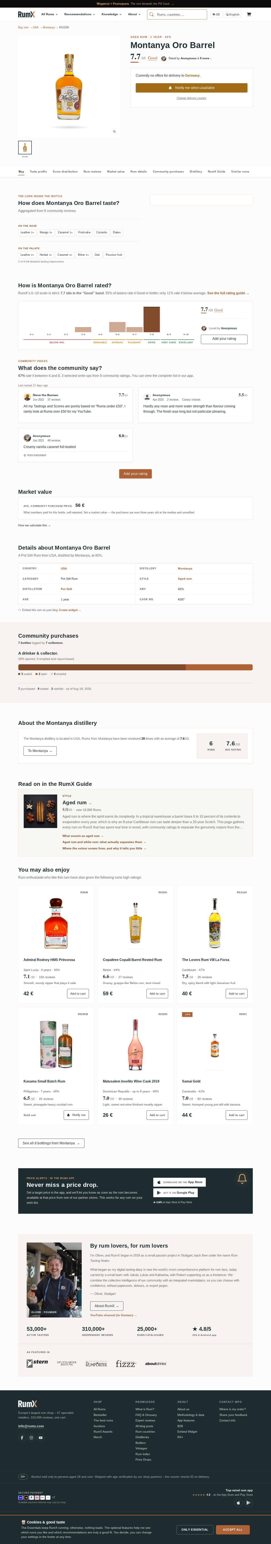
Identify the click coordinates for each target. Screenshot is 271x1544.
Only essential (195, 1529)
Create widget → (70, 610)
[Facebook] (22, 1438)
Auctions (99, 1426)
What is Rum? (145, 1409)
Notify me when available (195, 88)
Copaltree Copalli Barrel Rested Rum (132, 960)
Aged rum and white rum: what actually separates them (104, 842)
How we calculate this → (34, 525)
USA (64, 568)
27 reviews (125, 977)
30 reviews (125, 1098)
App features (186, 1420)
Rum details (138, 171)
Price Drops (143, 1459)
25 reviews (46, 1098)
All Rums (99, 1409)
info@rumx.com (31, 1426)
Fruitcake (84, 232)
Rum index (143, 1454)
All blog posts (144, 1426)
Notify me (79, 1115)
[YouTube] (40, 1438)
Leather (27, 232)
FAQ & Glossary (146, 1415)
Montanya (185, 568)
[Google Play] (248, 1502)
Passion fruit (114, 254)
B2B (180, 1426)
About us (183, 1409)
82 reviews (205, 1098)
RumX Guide (216, 171)
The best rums (103, 1420)
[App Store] (238, 1502)
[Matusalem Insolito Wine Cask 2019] (135, 1045)
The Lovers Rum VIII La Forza (205, 960)
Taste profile (38, 171)
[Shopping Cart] (249, 14)
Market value (115, 171)
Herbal (46, 254)
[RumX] (26, 14)
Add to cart (78, 993)
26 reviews (205, 977)
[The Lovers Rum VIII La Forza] (214, 923)
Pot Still (66, 589)
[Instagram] (31, 1438)
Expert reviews (145, 1420)
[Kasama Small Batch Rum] (56, 1045)
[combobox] (177, 14)
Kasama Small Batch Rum (44, 1081)
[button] (69, 86)
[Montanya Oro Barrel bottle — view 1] (25, 147)
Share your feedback (233, 1415)
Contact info (227, 1420)
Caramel (65, 232)
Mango (46, 232)
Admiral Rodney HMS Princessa (49, 960)
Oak (97, 254)
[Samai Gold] (214, 1045)
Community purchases (168, 171)
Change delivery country (191, 98)
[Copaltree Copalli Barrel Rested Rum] (135, 923)
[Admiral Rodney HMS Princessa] (56, 923)
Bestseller (100, 1415)
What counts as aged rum (83, 836)
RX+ (180, 1437)
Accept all (233, 1529)
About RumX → (107, 1306)
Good (152, 57)
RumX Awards (103, 1431)
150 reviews (47, 977)
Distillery (196, 171)
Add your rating (224, 338)
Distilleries (142, 1437)
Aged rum (138, 37)
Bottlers (141, 1442)
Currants (101, 232)
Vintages (141, 1448)
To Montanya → (40, 751)
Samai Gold (191, 1081)
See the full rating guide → (228, 293)
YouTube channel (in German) (113, 1315)
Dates (117, 232)
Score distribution (65, 171)
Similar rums (240, 171)
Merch (98, 1437)
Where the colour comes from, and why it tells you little (104, 848)
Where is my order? (232, 1409)
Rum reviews (92, 171)
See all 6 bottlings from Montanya (51, 1143)
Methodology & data (190, 1415)
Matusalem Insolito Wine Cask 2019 (131, 1081)
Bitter (83, 254)
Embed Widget (187, 1431)
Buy (21, 171)
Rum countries (145, 1431)
